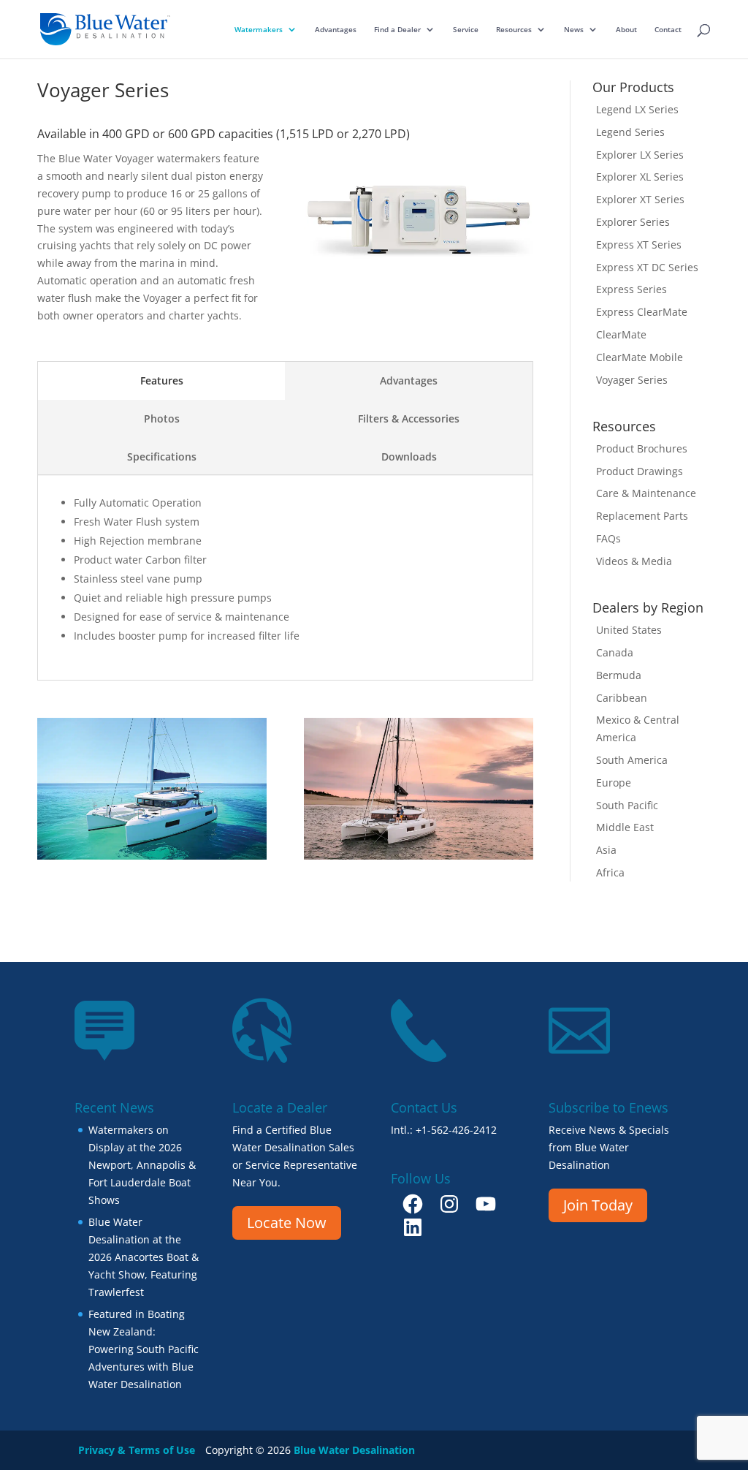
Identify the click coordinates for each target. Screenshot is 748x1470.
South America (632, 760)
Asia (606, 850)
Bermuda (618, 675)
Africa (610, 872)
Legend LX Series (637, 109)
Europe (613, 782)
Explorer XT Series (640, 199)
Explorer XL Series (640, 176)
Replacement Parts (642, 516)
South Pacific (627, 805)
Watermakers (258, 29)
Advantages (335, 29)
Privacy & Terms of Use (136, 1450)
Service (465, 29)
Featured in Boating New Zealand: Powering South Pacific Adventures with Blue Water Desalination (143, 1348)
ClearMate (621, 334)
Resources (514, 29)
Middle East (625, 827)
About (626, 29)
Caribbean (621, 698)
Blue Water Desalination (354, 1450)
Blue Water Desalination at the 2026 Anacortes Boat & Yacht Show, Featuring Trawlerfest (143, 1256)
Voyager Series (632, 380)
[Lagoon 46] (418, 856)
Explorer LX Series (640, 155)
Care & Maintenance (646, 493)
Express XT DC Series (647, 267)
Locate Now (287, 1222)
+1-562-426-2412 (456, 1130)
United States (629, 630)
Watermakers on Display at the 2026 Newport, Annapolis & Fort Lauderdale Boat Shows (142, 1164)
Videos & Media (634, 561)
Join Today (598, 1205)
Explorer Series (633, 222)
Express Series (631, 289)
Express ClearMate (641, 312)
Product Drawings (639, 471)
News (574, 29)
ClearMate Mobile (639, 357)
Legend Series (630, 132)
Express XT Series (639, 244)
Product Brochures (641, 448)
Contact (668, 29)
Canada (614, 652)
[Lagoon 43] (152, 856)
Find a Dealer (397, 29)
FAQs (608, 538)
